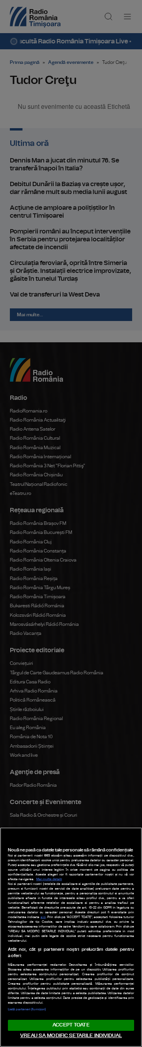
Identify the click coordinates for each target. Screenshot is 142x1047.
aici (43, 917)
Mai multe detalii (49, 879)
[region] (71, 937)
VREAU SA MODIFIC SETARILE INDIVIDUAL (71, 1035)
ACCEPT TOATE (71, 1025)
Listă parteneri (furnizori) (27, 1009)
